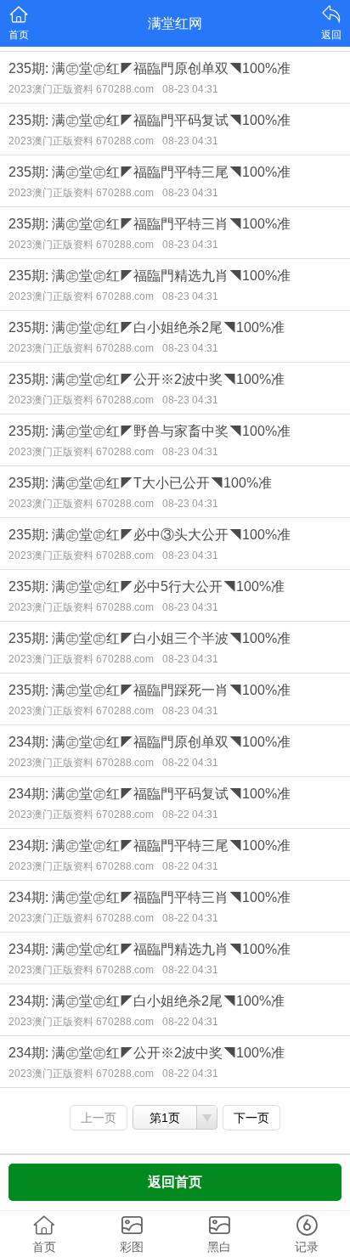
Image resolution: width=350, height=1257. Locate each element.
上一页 (98, 1118)
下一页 (251, 1118)
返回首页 (175, 1182)
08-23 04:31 (190, 89)
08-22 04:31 (190, 763)
